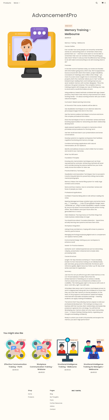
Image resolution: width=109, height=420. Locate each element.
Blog (51, 394)
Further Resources (56, 403)
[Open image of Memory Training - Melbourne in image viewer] (31, 52)
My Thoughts (54, 397)
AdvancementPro (54, 15)
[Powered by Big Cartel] (76, 390)
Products (7, 3)
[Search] (96, 3)
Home (30, 394)
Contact (53, 409)
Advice (52, 406)
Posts (52, 400)
